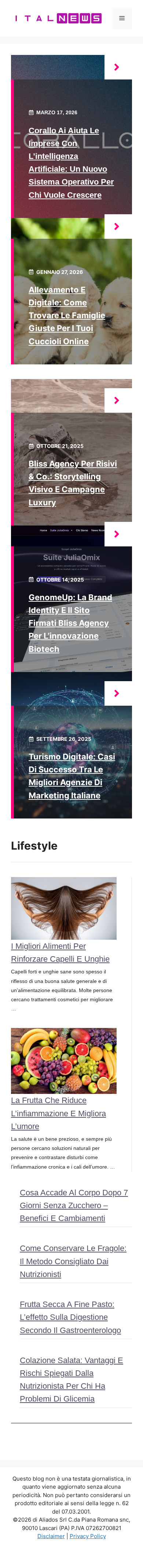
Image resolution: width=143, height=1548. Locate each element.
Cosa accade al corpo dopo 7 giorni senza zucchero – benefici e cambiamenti (74, 1205)
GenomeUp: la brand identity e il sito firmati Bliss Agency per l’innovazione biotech (70, 623)
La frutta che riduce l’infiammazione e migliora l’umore (58, 1113)
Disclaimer (51, 1536)
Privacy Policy (88, 1536)
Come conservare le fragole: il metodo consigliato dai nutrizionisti (73, 1261)
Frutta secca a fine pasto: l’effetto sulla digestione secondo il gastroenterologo (70, 1317)
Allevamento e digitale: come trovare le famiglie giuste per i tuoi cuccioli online (67, 315)
